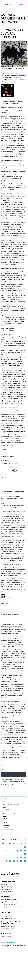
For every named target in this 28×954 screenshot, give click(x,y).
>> (25, 840)
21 (17, 857)
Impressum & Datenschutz (7, 893)
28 (17, 861)
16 (24, 854)
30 (24, 861)
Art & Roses (6, 827)
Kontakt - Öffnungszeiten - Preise (8, 899)
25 (6, 861)
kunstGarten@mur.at (5, 889)
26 (10, 861)
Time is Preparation (7, 829)
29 (21, 861)
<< (3, 840)
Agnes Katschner (9, 186)
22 (21, 857)
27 (13, 861)
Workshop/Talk (6, 809)
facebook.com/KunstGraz (7, 891)
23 (24, 857)
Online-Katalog (4, 929)
